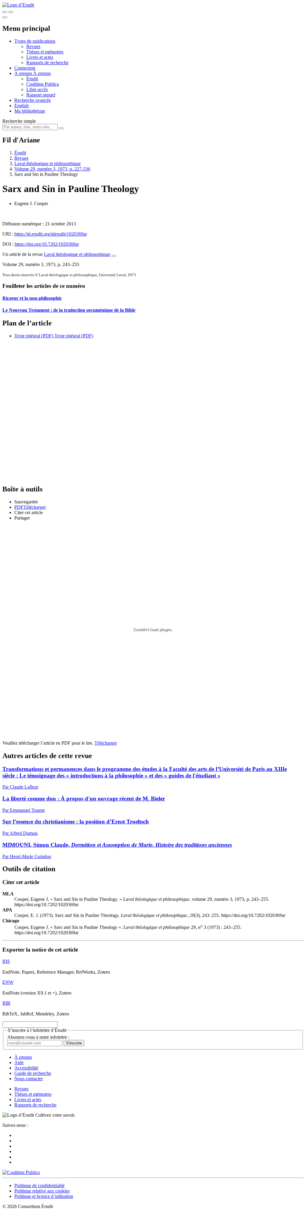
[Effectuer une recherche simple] (4, 12)
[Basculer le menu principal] (4, 17)
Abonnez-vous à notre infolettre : (38, 1037)
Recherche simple (19, 121)
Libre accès (37, 89)
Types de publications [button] (34, 41)
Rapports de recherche (47, 62)
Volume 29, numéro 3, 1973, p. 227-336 (52, 168)
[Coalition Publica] (21, 1172)
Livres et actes (39, 57)
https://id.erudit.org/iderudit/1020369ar (50, 233)
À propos (42, 73)
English (21, 105)
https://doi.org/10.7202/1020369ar (47, 244)
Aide (19, 1062)
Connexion (24, 67)
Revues (33, 46)
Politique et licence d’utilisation (43, 1196)
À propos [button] (23, 73)
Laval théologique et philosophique (47, 163)
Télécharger (105, 743)
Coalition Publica (42, 84)
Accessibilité (26, 1067)
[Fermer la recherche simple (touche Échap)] (10, 12)
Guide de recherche (32, 1073)
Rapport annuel (40, 94)
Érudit (32, 78)
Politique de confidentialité (39, 1185)
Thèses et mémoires (44, 51)
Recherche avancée (32, 100)
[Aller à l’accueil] (18, 4)
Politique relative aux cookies (42, 1190)
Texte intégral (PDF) (33, 335)
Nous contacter (28, 1078)
